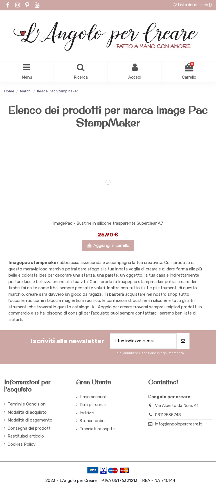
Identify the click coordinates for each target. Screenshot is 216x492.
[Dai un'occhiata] (116, 215)
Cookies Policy (21, 444)
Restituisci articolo (26, 436)
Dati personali (93, 404)
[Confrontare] (108, 215)
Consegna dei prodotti (29, 428)
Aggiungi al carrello (111, 245)
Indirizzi (87, 412)
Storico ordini (92, 420)
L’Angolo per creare (113, 306)
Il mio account (93, 396)
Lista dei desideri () (194, 5)
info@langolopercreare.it (178, 424)
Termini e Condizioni (27, 404)
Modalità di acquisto (27, 412)
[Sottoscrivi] (183, 341)
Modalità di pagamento (30, 420)
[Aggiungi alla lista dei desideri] (99, 215)
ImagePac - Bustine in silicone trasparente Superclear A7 (108, 223)
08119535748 (168, 414)
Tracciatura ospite (97, 428)
